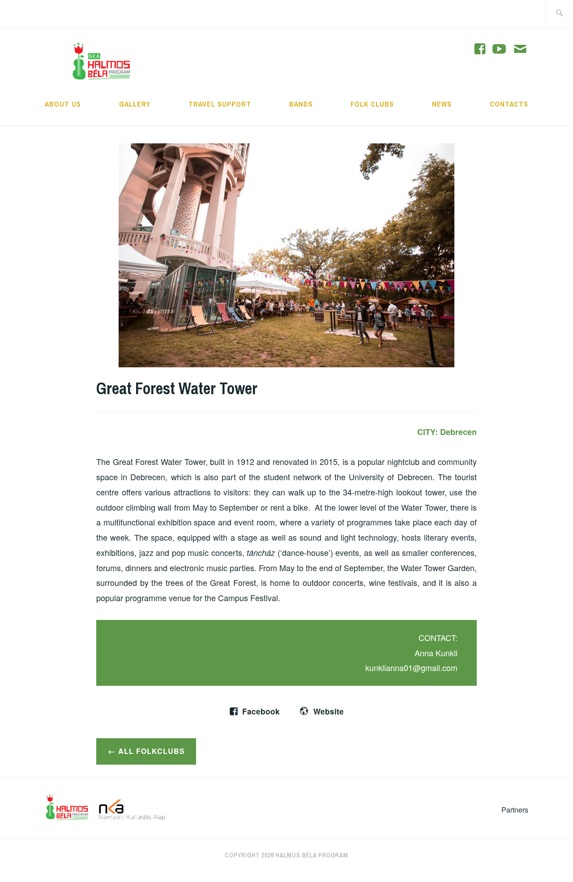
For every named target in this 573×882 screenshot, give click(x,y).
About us (63, 104)
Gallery (134, 104)
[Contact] (520, 50)
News (442, 104)
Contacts (509, 104)
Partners (514, 810)
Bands (301, 104)
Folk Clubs (372, 104)
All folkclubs (151, 751)
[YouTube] (480, 49)
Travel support (219, 104)
